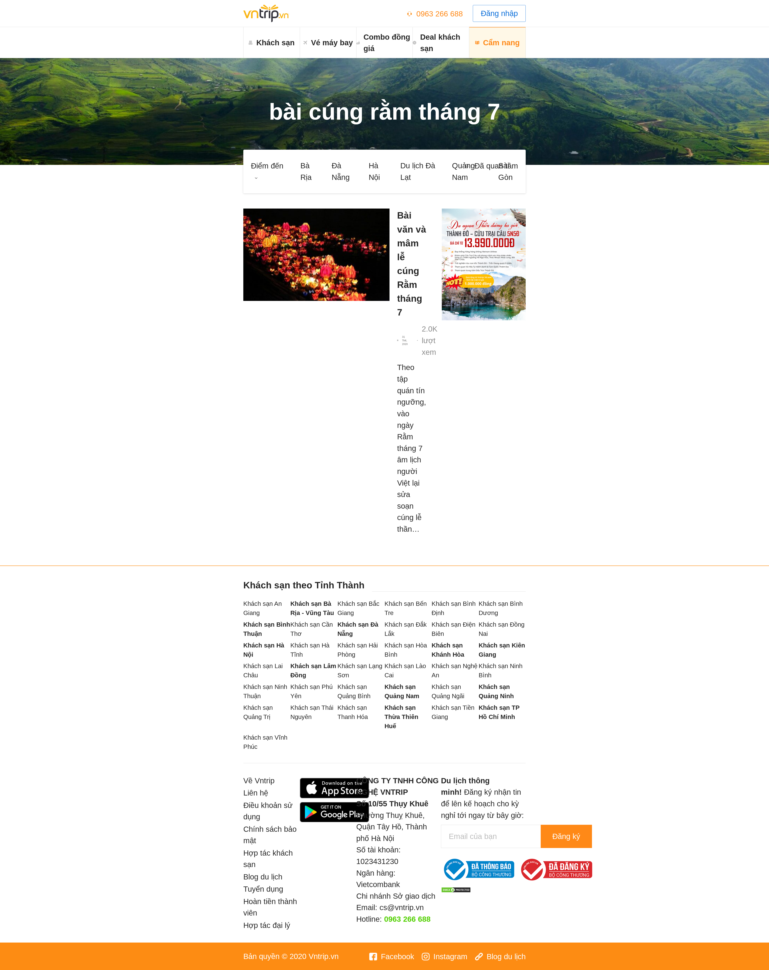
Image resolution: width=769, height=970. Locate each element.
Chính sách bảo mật (270, 835)
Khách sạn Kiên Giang (502, 650)
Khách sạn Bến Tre (405, 608)
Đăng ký (566, 836)
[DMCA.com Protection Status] (456, 889)
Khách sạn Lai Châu (263, 670)
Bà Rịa (306, 171)
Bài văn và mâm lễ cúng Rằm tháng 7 (411, 264)
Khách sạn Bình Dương (501, 608)
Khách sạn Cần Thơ (311, 629)
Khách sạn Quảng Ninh (496, 691)
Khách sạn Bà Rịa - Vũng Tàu (312, 608)
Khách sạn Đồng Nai (501, 629)
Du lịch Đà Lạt (417, 171)
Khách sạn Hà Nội (263, 650)
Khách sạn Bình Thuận (266, 629)
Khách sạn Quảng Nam (401, 691)
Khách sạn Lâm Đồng (313, 670)
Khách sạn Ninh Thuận (265, 691)
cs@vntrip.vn (401, 907)
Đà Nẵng (341, 171)
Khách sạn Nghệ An (454, 670)
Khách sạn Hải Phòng (357, 650)
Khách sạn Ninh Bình (500, 670)
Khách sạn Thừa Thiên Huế (401, 717)
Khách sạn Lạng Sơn (359, 670)
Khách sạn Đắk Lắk (405, 629)
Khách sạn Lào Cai (405, 670)
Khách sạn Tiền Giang (453, 712)
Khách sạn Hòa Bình (405, 650)
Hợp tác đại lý (266, 925)
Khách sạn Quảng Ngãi (448, 691)
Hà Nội (374, 171)
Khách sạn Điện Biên (453, 629)
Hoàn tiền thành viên (270, 907)
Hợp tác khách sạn (268, 859)
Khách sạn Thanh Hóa (352, 712)
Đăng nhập (499, 13)
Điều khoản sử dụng (268, 811)
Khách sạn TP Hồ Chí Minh (499, 712)
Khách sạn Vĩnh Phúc (265, 742)
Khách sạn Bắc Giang (358, 608)
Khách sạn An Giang (262, 608)
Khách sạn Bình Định (454, 608)
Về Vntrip (259, 780)
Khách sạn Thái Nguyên (311, 712)
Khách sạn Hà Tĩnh (309, 650)
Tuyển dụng (263, 889)
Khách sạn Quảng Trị (258, 712)
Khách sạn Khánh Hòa (448, 650)
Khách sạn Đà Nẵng (357, 629)
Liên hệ (255, 793)
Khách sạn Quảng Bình (353, 691)
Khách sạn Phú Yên (311, 691)
